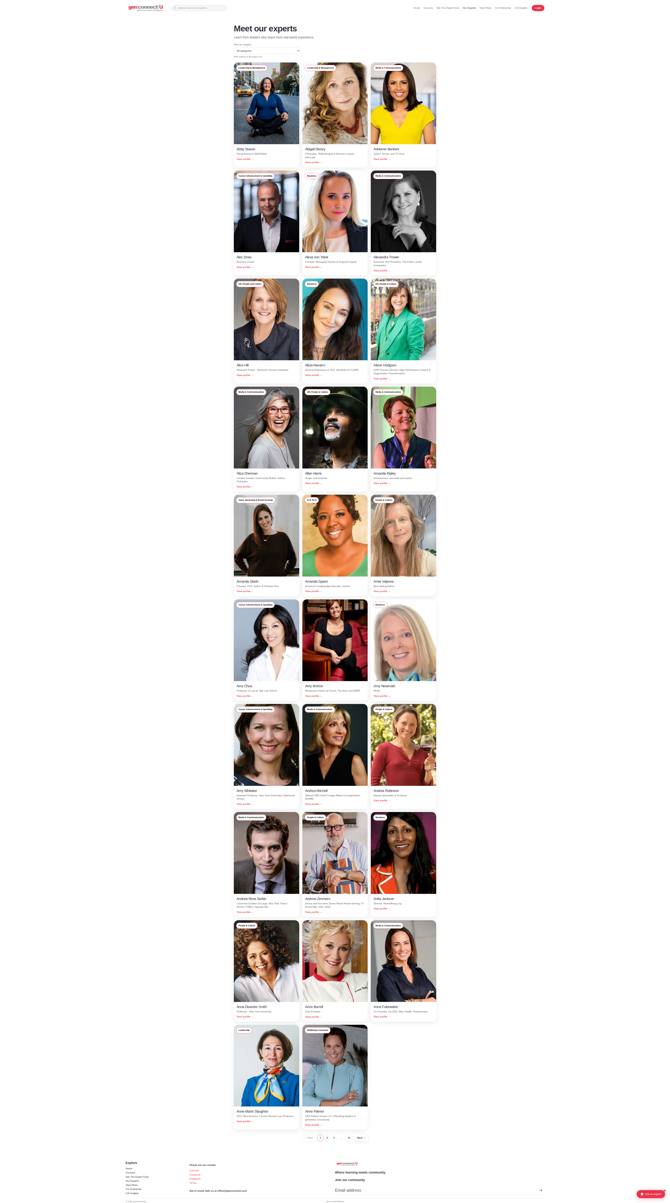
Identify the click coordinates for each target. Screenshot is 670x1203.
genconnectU (139, 1201)
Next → (361, 1137)
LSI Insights (132, 1193)
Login (538, 8)
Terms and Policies (335, 1201)
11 (349, 1137)
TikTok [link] (192, 1183)
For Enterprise (134, 1189)
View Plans (132, 1185)
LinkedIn (194, 1170)
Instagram (195, 1178)
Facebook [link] (194, 1174)
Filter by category (242, 44)
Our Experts (132, 1180)
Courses (130, 1172)
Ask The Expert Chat (137, 1176)
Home (129, 1168)
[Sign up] (540, 1190)
